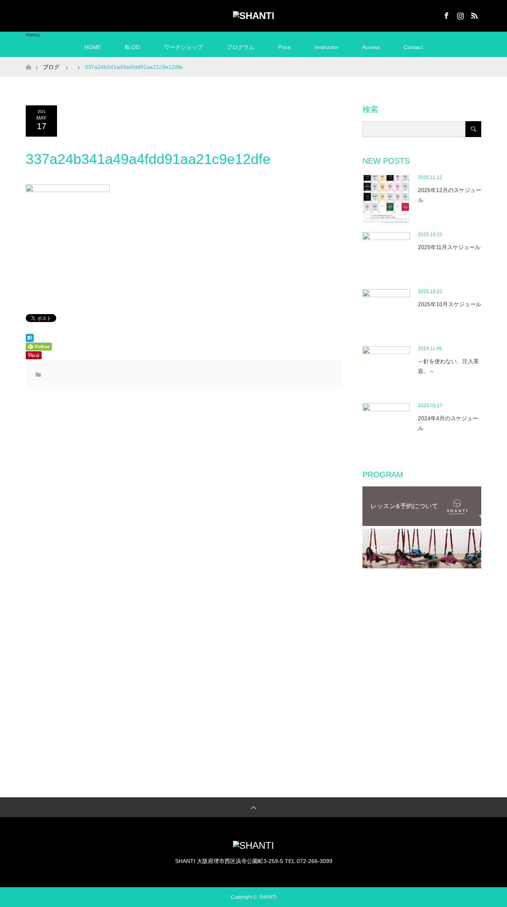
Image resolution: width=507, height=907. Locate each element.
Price (284, 47)
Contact (413, 47)
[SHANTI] (253, 16)
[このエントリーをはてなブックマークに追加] (30, 340)
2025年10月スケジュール (449, 304)
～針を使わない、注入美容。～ (448, 366)
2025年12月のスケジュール (449, 195)
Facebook (446, 14)
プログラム (240, 47)
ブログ (51, 67)
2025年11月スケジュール (449, 247)
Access (371, 47)
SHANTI (267, 897)
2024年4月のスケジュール (448, 423)
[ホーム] (28, 60)
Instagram (459, 14)
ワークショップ (183, 47)
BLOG (132, 47)
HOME (92, 47)
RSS (473, 14)
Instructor (326, 47)
